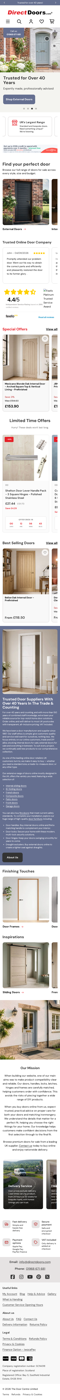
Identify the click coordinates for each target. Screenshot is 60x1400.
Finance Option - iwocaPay (19, 1349)
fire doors (24, 813)
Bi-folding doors (14, 789)
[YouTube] (30, 1277)
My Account (9, 1294)
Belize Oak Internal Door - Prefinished (19, 599)
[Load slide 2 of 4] (28, 109)
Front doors (12, 802)
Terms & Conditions (14, 1338)
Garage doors (13, 806)
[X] (47, 1277)
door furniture (35, 818)
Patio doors (12, 799)
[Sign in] (31, 21)
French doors (12, 792)
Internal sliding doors (16, 785)
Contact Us (30, 1319)
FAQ (18, 1319)
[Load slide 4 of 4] (36, 109)
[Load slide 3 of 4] (32, 109)
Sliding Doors (11, 992)
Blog (22, 1294)
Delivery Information (14, 1324)
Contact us (25, 1145)
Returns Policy (38, 1324)
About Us (12, 857)
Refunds (16, 1394)
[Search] (19, 21)
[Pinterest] (39, 1277)
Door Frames (11, 926)
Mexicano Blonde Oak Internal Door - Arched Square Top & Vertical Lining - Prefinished (25, 386)
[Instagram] (21, 1277)
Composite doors (15, 796)
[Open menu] (8, 21)
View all (52, 329)
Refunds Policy (38, 1338)
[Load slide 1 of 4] (24, 109)
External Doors (12, 229)
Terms (5, 1394)
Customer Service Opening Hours (22, 1305)
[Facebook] (13, 1277)
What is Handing (12, 1299)
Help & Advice (36, 1294)
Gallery (52, 1294)
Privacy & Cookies (13, 1344)
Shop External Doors (19, 98)
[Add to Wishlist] (45, 338)
